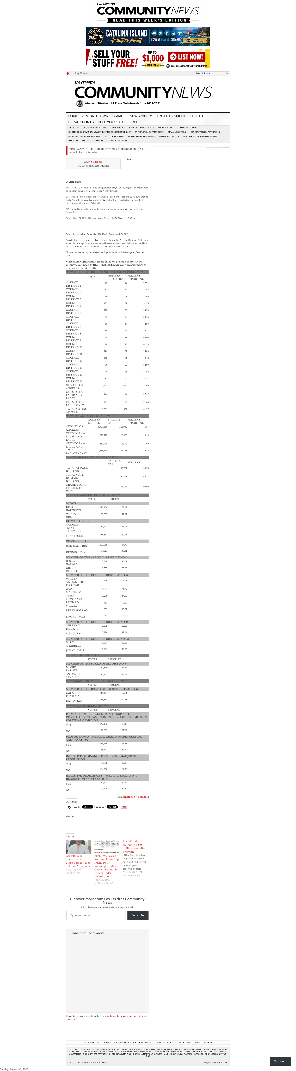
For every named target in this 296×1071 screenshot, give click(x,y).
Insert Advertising (114, 136)
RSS (148, 1056)
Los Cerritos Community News (91, 1062)
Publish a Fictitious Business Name (200, 136)
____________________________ (148, 47)
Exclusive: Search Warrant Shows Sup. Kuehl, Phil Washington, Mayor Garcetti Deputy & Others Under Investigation (106, 866)
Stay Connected (83, 73)
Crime (117, 116)
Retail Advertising (177, 132)
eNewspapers (140, 116)
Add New (223, 1062)
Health (196, 116)
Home (73, 116)
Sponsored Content (117, 140)
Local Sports (81, 122)
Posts (214, 1062)
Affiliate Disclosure (186, 127)
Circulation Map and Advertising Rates (88, 127)
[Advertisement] (106, 175)
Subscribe (98, 140)
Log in (207, 1062)
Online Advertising (169, 136)
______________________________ (148, 25)
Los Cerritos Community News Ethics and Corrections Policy (99, 132)
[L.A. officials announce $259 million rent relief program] (137, 858)
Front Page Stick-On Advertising (84, 136)
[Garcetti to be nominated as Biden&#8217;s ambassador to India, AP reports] (78, 847)
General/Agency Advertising (205, 132)
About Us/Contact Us (78, 140)
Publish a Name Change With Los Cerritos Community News (142, 127)
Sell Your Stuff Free (118, 122)
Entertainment (171, 116)
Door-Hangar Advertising (141, 136)
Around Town (95, 116)
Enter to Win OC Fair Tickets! (149, 132)
